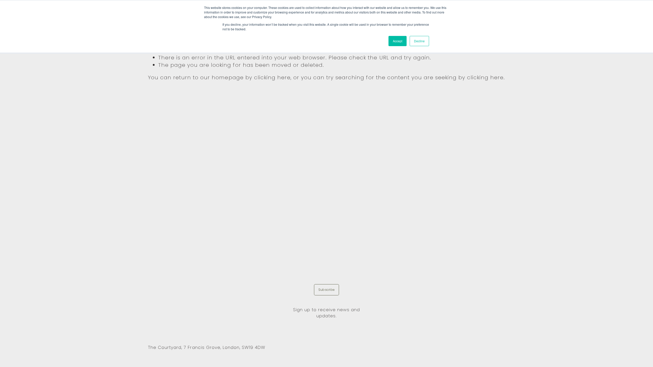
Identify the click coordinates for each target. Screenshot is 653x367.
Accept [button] (397, 41)
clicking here (272, 77)
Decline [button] (419, 41)
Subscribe (326, 289)
